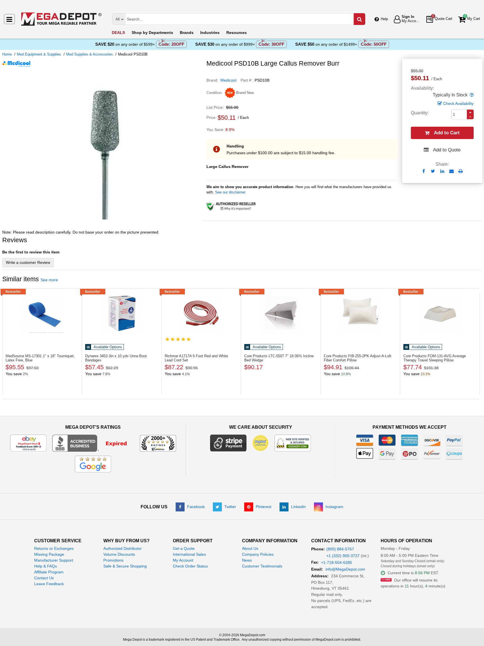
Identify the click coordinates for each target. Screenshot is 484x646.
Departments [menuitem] (152, 32)
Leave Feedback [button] (49, 584)
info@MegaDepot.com (345, 569)
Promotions (113, 560)
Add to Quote (446, 150)
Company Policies (258, 554)
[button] (471, 95)
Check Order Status (190, 566)
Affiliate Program (49, 572)
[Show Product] (178, 339)
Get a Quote (184, 548)
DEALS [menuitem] (118, 32)
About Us (250, 548)
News (247, 560)
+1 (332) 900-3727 (343, 555)
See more (49, 280)
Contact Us (44, 578)
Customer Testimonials (262, 566)
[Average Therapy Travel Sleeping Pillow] (440, 313)
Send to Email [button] (451, 171)
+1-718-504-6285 (336, 562)
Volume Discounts (119, 554)
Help (384, 19)
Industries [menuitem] (210, 32)
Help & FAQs (45, 566)
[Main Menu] (9, 19)
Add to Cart (447, 132)
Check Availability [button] (458, 103)
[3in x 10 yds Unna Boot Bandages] (122, 313)
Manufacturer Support (53, 560)
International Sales (189, 554)
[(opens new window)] (102, 224)
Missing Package (49, 554)
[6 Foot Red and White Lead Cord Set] (201, 313)
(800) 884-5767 (340, 549)
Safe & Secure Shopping (125, 566)
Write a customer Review (28, 262)
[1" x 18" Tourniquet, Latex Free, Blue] (42, 313)
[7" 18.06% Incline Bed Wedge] (281, 313)
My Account (183, 560)
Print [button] (460, 171)
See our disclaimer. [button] (230, 192)
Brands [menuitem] (187, 32)
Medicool (228, 80)
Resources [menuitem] (236, 32)
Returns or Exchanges (54, 548)
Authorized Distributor (122, 548)
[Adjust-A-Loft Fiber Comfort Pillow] (360, 313)
